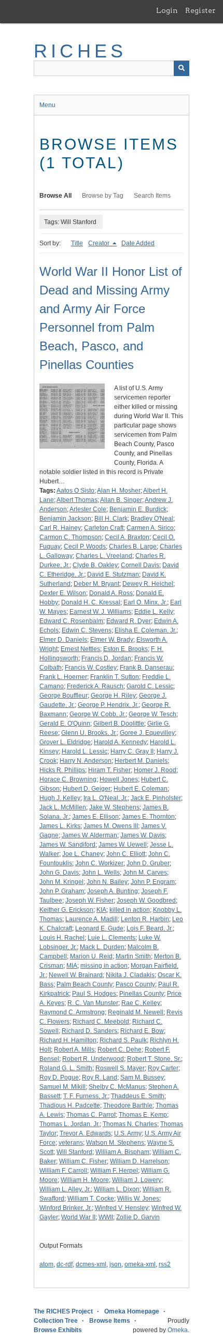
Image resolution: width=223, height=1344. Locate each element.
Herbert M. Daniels (141, 760)
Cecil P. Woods (85, 546)
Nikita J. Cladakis (130, 975)
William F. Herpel (114, 1170)
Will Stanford (74, 1152)
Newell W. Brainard (76, 975)
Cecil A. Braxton (127, 537)
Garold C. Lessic (150, 686)
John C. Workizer (99, 863)
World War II (78, 1217)
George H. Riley (113, 695)
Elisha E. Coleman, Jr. (145, 630)
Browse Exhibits (58, 1330)
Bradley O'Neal (152, 518)
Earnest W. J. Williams (100, 611)
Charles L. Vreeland (104, 555)
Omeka (178, 1330)
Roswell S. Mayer (120, 1068)
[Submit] (181, 68)
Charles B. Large (133, 546)
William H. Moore (85, 1180)
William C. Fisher (83, 1161)
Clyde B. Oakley (95, 565)
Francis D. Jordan (106, 658)
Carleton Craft (103, 527)
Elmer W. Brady (111, 639)
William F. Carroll (63, 1170)
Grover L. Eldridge (65, 742)
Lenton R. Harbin (145, 919)
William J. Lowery (136, 1180)
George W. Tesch (152, 714)
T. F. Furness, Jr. (85, 1096)
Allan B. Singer (121, 500)
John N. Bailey (107, 881)
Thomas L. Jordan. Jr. (69, 1124)
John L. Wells (101, 872)
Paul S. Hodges (94, 993)
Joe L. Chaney (82, 854)
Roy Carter (163, 1068)
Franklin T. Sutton (114, 677)
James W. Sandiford (67, 844)
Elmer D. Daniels (63, 639)
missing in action (104, 965)
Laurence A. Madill (91, 919)
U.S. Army (128, 1133)
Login (167, 10)
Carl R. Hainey (60, 527)
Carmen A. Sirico (150, 527)
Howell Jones (119, 779)
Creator (99, 243)
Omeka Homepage (131, 1311)
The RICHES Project (63, 1311)
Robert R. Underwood (93, 1058)
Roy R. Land (99, 1077)
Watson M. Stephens (115, 1142)
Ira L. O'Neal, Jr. (105, 798)
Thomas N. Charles (130, 1124)
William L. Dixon (117, 1189)
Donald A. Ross (111, 593)
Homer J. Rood (155, 770)
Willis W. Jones (138, 1198)
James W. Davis (142, 835)
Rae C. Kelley (140, 1003)
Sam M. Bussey (142, 1077)
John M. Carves (145, 872)
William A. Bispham (122, 1152)
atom (46, 1264)
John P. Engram (153, 881)
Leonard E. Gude (99, 928)
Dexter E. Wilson (62, 593)
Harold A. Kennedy (120, 742)
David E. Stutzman (113, 574)
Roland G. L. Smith (65, 1068)
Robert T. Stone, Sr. (154, 1058)
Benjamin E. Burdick (137, 509)
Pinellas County (141, 993)
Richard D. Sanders (89, 1031)
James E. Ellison (95, 816)
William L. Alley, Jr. (65, 1189)
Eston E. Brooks (125, 649)
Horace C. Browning (67, 779)
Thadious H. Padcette (69, 1105)
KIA (101, 909)
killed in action (129, 909)
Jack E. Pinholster (156, 798)
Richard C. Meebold (101, 1021)
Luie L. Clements (111, 937)
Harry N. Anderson (86, 760)
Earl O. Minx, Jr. (145, 602)
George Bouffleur (63, 695)
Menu (47, 105)
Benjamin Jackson (65, 518)
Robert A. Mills (74, 1049)
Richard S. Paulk (123, 1040)
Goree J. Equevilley (147, 732)
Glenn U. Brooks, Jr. (89, 732)
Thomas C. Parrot (91, 1114)
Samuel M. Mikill (62, 1086)
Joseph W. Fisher (89, 900)
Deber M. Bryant (96, 583)
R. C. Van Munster (92, 1003)
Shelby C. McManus (117, 1086)
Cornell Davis (140, 565)
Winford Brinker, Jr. (65, 1208)
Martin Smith (133, 956)
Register (200, 10)
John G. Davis (59, 872)
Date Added (138, 243)
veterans (71, 1142)
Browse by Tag (102, 195)
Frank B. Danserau (146, 667)
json (115, 1264)
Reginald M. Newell (135, 1012)
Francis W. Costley (91, 667)
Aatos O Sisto (75, 490)
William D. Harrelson (139, 1161)
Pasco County (135, 984)
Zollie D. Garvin (138, 1217)
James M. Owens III (110, 826)
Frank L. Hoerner (63, 677)
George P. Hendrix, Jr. (108, 704)
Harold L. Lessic (84, 751)
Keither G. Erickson (66, 909)
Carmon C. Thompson (70, 537)
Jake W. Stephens (114, 807)
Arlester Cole (87, 509)
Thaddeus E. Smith (137, 1096)
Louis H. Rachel (62, 937)
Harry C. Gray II (132, 751)
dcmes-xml (91, 1264)
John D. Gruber (148, 863)
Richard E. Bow (142, 1031)
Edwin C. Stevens (87, 630)
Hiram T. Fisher (109, 770)
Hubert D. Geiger (86, 788)
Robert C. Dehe (119, 1049)
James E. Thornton (148, 816)
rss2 (165, 1264)
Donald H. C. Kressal (90, 602)
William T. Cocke (90, 1198)
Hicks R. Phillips (62, 770)
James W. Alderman (89, 835)
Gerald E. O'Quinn (64, 723)
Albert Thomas (77, 500)
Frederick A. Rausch (95, 686)
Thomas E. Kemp (143, 1114)
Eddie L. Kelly (153, 611)
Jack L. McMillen (62, 807)
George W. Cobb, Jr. (97, 714)
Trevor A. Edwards (85, 1133)
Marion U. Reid (91, 956)
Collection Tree (56, 1320)
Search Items (152, 195)
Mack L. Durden (102, 947)
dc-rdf (65, 1264)
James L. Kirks (59, 826)
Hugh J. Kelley (59, 798)
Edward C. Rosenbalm (71, 621)
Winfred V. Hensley (121, 1208)
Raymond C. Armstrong (72, 1012)
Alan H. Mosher (119, 490)
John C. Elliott (125, 854)
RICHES (80, 51)
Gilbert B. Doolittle (118, 723)
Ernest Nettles (80, 649)
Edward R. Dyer (128, 621)
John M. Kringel (61, 881)
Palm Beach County (85, 984)
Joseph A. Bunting (112, 891)
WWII (106, 1217)
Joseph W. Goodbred (146, 900)
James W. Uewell (123, 844)
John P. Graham (61, 891)
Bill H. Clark (111, 518)
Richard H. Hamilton (67, 1040)
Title (77, 243)
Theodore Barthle (127, 1105)
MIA (71, 965)
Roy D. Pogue (59, 1077)
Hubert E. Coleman (141, 788)
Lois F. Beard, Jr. (150, 928)
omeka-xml (140, 1264)
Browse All (55, 195)
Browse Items (109, 1320)
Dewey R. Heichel (147, 583)
